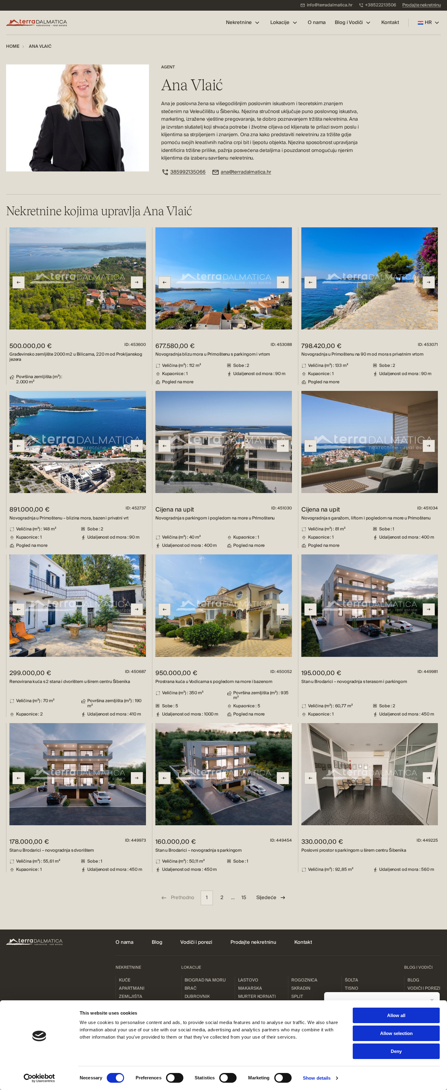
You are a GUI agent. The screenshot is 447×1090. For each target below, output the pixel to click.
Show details (317, 1078)
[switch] (174, 1078)
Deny (396, 1051)
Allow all (396, 1015)
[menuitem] (326, 5)
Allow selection (396, 1033)
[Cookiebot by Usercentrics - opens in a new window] (39, 1078)
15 (243, 898)
